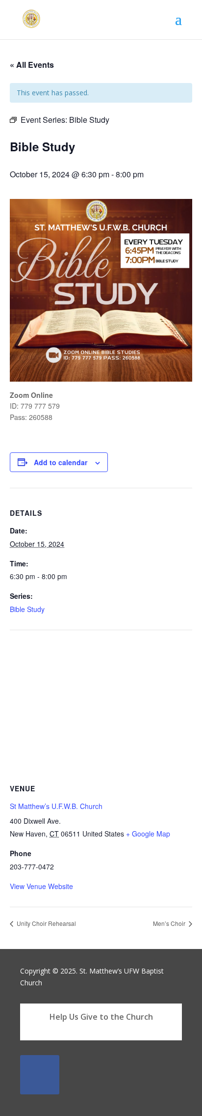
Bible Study (27, 609)
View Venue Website (41, 886)
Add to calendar (60, 462)
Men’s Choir (170, 923)
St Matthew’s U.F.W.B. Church (56, 806)
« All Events (32, 64)
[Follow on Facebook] (39, 1074)
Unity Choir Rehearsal (45, 923)
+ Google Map (148, 833)
